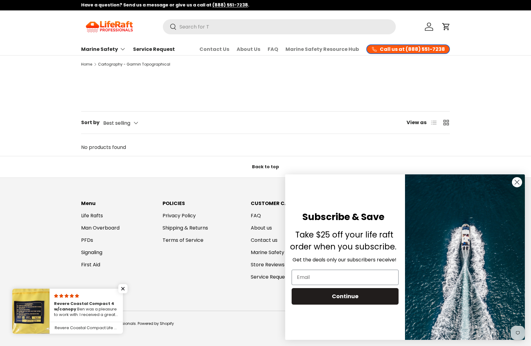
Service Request (154, 49)
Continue (345, 296)
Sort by (90, 122)
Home (86, 64)
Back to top (265, 167)
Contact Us (214, 49)
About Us (248, 49)
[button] (446, 26)
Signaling (91, 252)
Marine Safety (99, 49)
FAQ (273, 49)
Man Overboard (100, 227)
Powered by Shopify (156, 323)
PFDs (87, 240)
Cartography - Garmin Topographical (134, 64)
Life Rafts (92, 215)
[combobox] (279, 26)
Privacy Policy (179, 215)
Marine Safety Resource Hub (322, 49)
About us (261, 227)
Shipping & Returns (185, 227)
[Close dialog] (517, 182)
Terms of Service (183, 240)
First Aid (90, 264)
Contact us (264, 240)
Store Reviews (268, 264)
